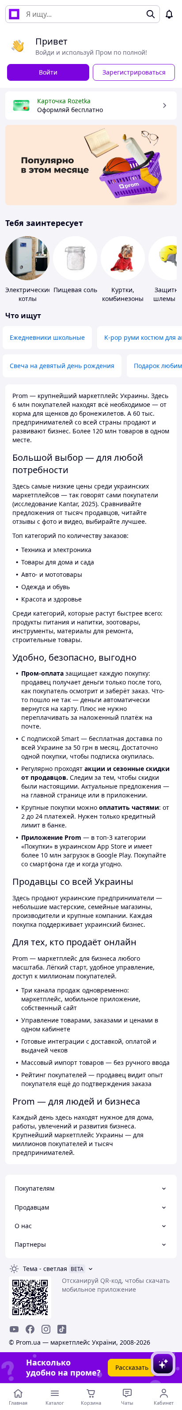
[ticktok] (62, 1329)
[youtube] (14, 1329)
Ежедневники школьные (47, 337)
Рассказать (131, 1367)
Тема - (45, 1268)
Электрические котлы (28, 294)
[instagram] (46, 1329)
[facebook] (30, 1329)
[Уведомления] (169, 14)
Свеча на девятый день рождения (62, 365)
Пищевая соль (75, 290)
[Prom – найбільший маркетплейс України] (14, 14)
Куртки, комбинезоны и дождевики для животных (122, 303)
